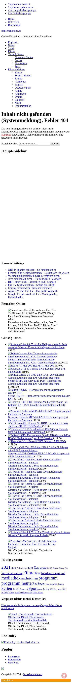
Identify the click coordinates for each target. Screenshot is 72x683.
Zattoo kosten (37, 592)
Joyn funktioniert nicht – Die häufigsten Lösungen (34, 278)
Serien (6, 588)
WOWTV (5, 592)
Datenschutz (14, 659)
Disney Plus (63, 568)
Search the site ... (10, 143)
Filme (28, 572)
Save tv (61, 584)
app (13, 567)
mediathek (11, 577)
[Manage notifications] (64, 675)
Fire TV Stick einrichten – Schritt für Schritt (31, 285)
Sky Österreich (22, 589)
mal (62, 573)
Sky (14, 589)
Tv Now (46, 589)
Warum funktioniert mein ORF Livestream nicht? (34, 275)
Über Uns (13, 662)
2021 (6, 567)
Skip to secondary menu (20, 7)
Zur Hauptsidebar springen (22, 10)
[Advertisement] (14, 207)
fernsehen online (11, 573)
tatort (40, 589)
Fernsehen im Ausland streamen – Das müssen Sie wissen (38, 272)
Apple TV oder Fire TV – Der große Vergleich (33, 291)
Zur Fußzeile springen (19, 13)
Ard (18, 568)
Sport (33, 588)
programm (48, 577)
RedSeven (38, 583)
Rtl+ (56, 584)
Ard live (23, 568)
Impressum (14, 656)
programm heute (16, 583)
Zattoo (11, 592)
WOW (64, 589)
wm (59, 589)
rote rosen (50, 584)
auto (30, 567)
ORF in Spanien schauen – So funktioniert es (32, 269)
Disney (55, 568)
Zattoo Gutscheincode (23, 592)
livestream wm (50, 573)
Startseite (6, 134)
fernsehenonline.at (11, 30)
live (38, 573)
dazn (49, 567)
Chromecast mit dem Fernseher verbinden (30, 288)
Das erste (40, 567)
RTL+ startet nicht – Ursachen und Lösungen (32, 281)
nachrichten (29, 578)
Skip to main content (19, 4)
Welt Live (53, 589)
